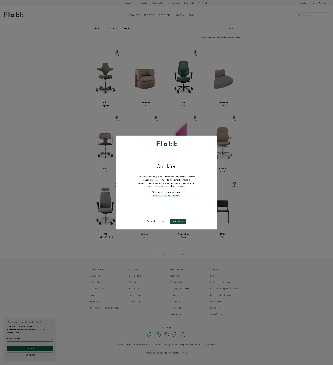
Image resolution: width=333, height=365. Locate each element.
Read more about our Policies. (166, 196)
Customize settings (156, 221)
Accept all (178, 222)
